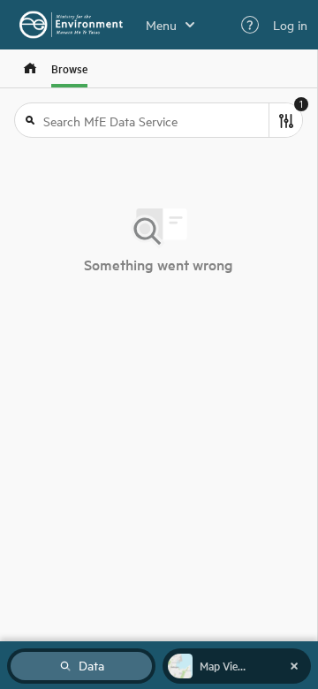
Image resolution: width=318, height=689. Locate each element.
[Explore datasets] (30, 68)
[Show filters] (285, 120)
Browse (69, 68)
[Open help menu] (250, 25)
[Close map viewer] (294, 666)
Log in (290, 25)
